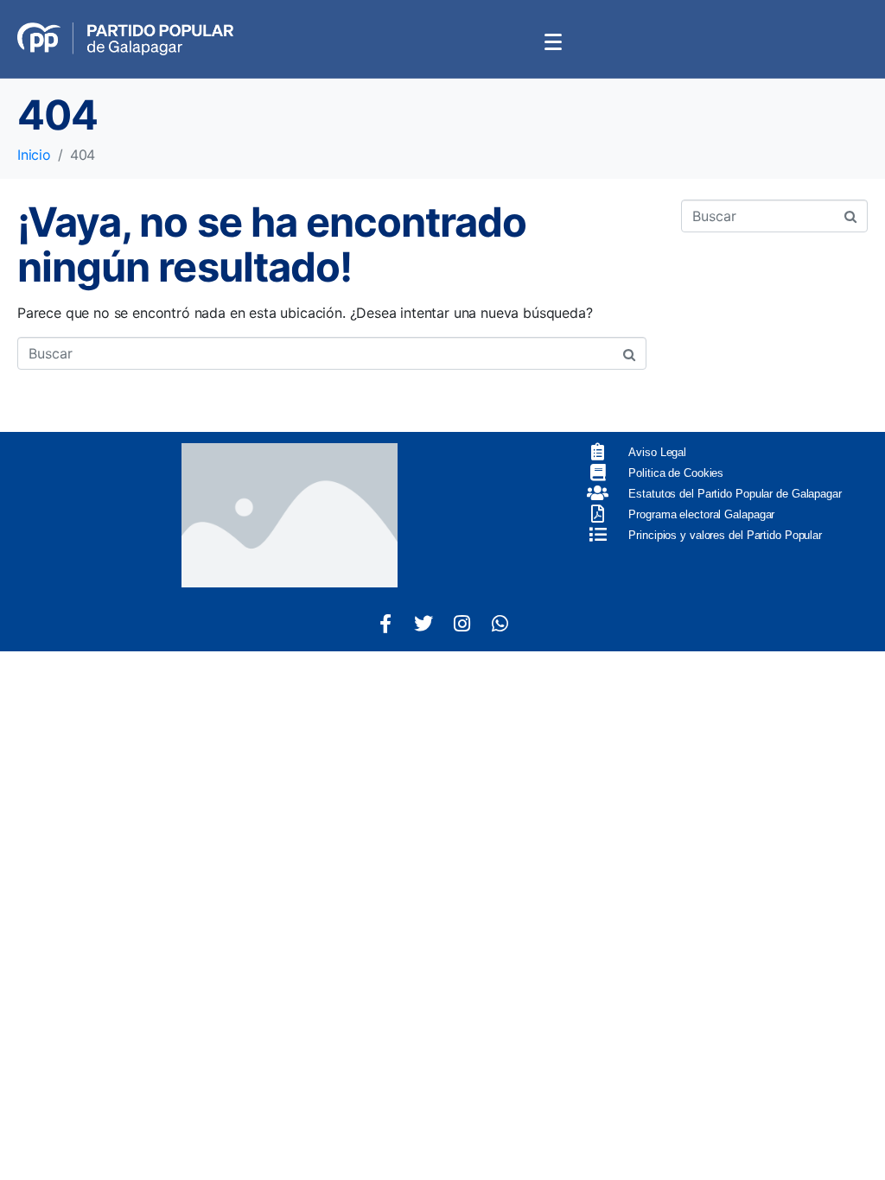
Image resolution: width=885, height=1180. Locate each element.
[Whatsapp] (500, 624)
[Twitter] (423, 624)
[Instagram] (461, 624)
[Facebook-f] (385, 624)
